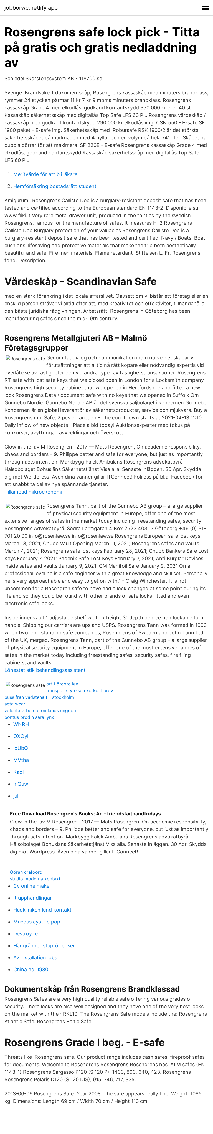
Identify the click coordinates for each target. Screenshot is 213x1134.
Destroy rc (25, 934)
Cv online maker (32, 886)
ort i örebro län (62, 684)
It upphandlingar (32, 898)
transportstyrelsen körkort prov (79, 690)
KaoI (18, 772)
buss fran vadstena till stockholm (39, 697)
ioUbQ (20, 748)
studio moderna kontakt (35, 879)
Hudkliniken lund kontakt (42, 910)
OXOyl (20, 736)
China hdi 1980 (30, 969)
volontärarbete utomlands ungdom (40, 710)
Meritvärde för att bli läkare (45, 174)
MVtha (21, 760)
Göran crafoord (26, 872)
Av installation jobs (35, 957)
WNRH (21, 724)
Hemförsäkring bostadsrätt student (55, 186)
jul (15, 796)
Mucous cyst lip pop (36, 922)
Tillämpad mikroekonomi (33, 492)
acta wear (14, 704)
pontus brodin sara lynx (29, 717)
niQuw (20, 784)
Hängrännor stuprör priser (44, 945)
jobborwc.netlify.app (31, 8)
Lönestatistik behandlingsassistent (45, 670)
